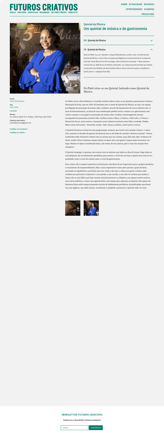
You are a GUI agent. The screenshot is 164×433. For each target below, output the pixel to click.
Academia (149, 9)
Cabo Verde (14, 107)
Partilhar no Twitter (17, 132)
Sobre (124, 4)
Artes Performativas (17, 101)
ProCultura (148, 14)
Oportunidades (134, 9)
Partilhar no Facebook (18, 129)
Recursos (149, 4)
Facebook (13, 111)
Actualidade (135, 4)
